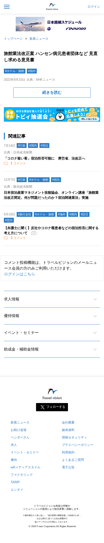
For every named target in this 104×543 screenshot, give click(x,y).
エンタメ (17, 489)
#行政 (21, 145)
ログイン (94, 6)
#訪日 (84, 214)
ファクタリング (22, 475)
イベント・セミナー (21, 333)
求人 (14, 445)
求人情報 (11, 299)
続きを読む (52, 92)
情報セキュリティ (74, 437)
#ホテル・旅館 (14, 71)
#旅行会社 (24, 214)
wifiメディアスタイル (25, 467)
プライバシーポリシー (77, 445)
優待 (14, 460)
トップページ (13, 38)
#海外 (62, 214)
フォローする (55, 407)
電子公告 (68, 467)
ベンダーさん (20, 437)
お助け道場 (18, 430)
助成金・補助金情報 (21, 349)
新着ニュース (39, 38)
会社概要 (68, 422)
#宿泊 (44, 145)
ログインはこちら (19, 274)
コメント (18, 163)
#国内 (32, 71)
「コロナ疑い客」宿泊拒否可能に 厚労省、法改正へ (44, 158)
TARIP (15, 482)
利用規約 (68, 452)
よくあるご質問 (73, 460)
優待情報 (11, 316)
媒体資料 (68, 430)
